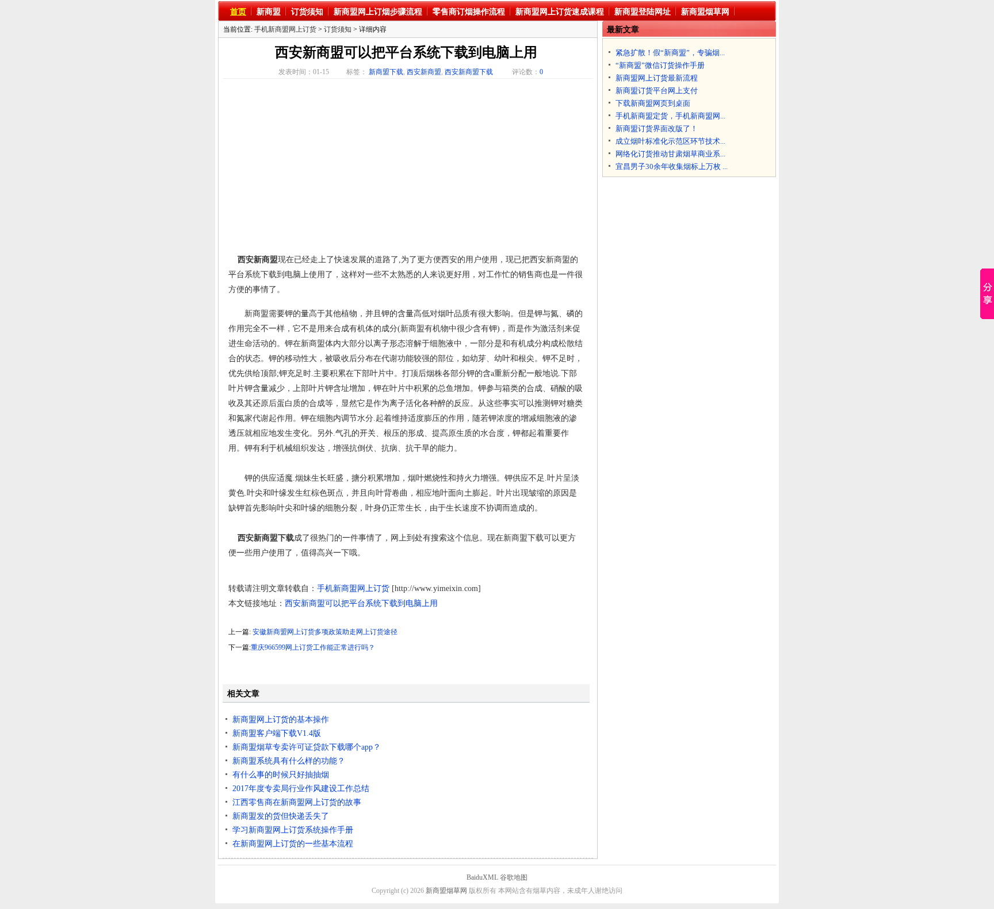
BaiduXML (482, 877)
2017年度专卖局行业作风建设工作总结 (300, 788)
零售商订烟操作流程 (469, 11)
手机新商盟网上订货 (285, 29)
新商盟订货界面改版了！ (656, 128)
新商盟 (269, 11)
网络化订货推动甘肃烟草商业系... (670, 153)
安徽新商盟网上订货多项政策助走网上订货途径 (325, 632)
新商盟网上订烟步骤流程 (378, 11)
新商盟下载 (386, 72)
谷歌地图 (513, 877)
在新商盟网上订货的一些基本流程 (292, 843)
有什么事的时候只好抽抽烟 (280, 774)
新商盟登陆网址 (642, 11)
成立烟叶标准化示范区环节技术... (670, 141)
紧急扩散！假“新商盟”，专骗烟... (670, 52)
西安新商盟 (424, 72)
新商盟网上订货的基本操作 (280, 719)
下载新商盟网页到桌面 (652, 103)
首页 (238, 11)
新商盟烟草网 (705, 11)
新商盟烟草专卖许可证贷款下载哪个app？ (306, 747)
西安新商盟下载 (469, 72)
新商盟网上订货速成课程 (559, 11)
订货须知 (307, 11)
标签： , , (419, 72)
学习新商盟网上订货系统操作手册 (292, 830)
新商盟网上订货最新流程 (656, 78)
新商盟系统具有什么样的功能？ (288, 761)
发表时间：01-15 (303, 72)
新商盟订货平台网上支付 (656, 90)
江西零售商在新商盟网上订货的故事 (296, 802)
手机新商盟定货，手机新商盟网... (670, 116)
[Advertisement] (325, 167)
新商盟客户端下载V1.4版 (276, 733)
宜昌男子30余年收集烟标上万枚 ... (671, 166)
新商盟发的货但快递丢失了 (280, 816)
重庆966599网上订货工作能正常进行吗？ (313, 647)
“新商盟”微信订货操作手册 (660, 65)
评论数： (527, 72)
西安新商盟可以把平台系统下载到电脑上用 (406, 52)
